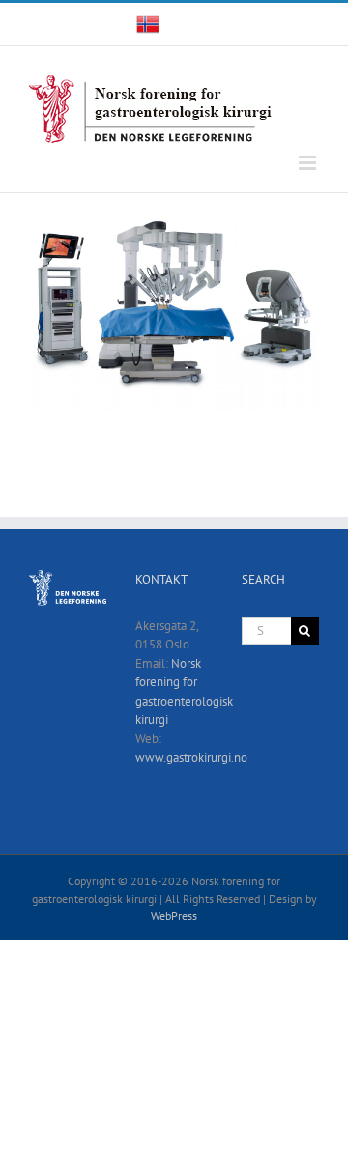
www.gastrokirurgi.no (191, 757)
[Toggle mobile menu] (309, 163)
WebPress (174, 915)
